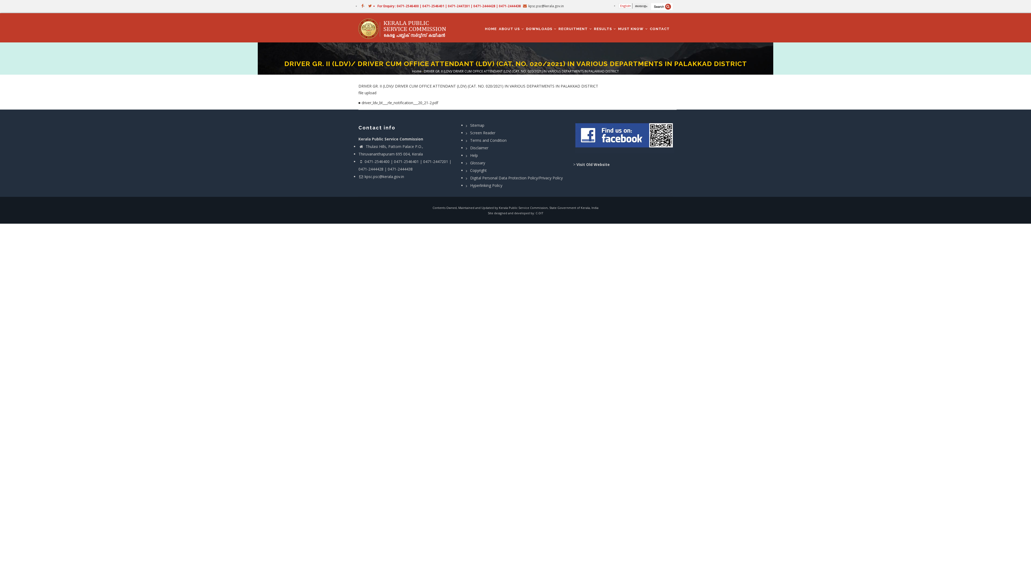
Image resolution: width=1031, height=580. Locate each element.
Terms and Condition (488, 140)
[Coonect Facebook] (625, 137)
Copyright (478, 170)
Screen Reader (482, 132)
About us (510, 29)
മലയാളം (641, 6)
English (625, 6)
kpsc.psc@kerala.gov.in (384, 176)
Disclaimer (479, 147)
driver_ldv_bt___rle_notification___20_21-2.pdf (400, 102)
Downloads (539, 29)
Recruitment (573, 29)
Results (603, 29)
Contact (660, 29)
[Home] (404, 28)
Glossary (477, 162)
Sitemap (477, 125)
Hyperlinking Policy (486, 185)
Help (474, 155)
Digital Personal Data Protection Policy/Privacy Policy (516, 177)
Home (491, 29)
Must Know (631, 29)
